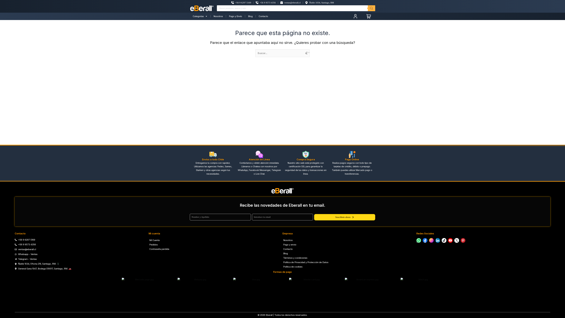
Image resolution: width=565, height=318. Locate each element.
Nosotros (218, 16)
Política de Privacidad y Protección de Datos (305, 262)
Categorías (198, 16)
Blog (250, 16)
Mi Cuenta (154, 240)
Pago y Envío (235, 16)
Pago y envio (289, 244)
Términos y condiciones (295, 257)
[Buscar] (371, 8)
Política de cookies (293, 266)
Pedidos (153, 244)
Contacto (263, 16)
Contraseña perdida (159, 249)
